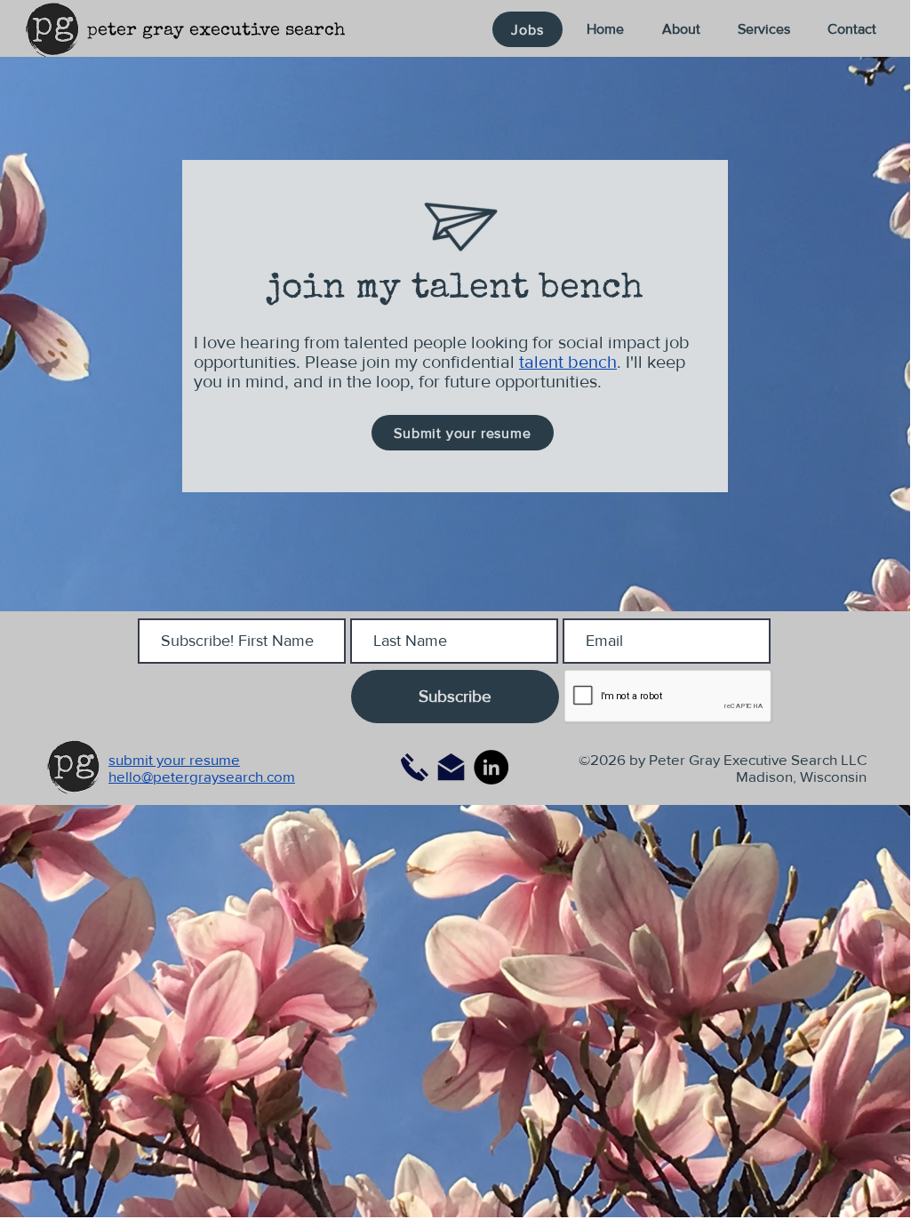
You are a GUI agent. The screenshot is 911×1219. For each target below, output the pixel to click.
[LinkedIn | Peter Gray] (491, 767)
